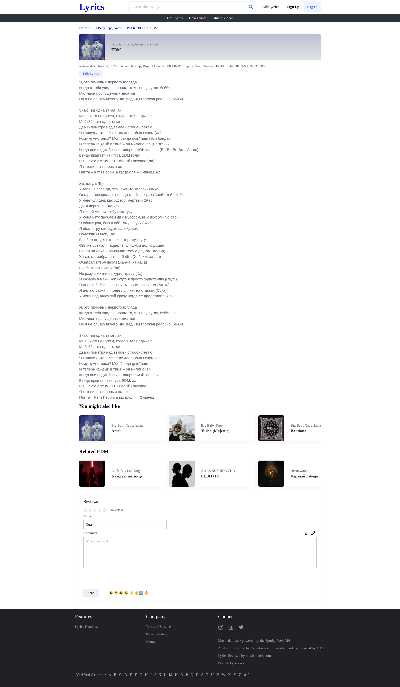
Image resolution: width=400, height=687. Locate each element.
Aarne (118, 28)
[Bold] (306, 533)
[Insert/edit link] (313, 533)
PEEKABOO (136, 28)
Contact (152, 642)
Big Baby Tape (102, 28)
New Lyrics (197, 18)
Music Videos (223, 18)
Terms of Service (158, 627)
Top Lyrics (174, 18)
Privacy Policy (157, 634)
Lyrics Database (87, 627)
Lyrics (92, 7)
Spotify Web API (277, 641)
